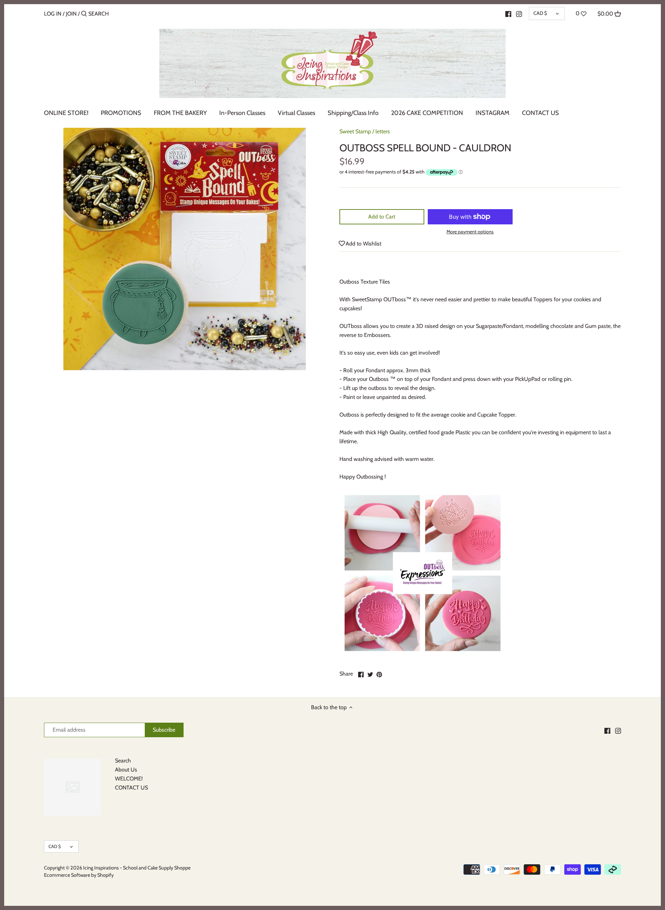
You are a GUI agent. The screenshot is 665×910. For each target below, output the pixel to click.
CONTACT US (131, 787)
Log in (52, 13)
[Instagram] (519, 13)
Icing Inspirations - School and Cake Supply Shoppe (136, 868)
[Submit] (84, 14)
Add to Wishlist (363, 243)
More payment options (470, 231)
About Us (126, 769)
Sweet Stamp (355, 131)
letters (382, 131)
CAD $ (540, 13)
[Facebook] (508, 13)
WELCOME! (129, 778)
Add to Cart (381, 216)
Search (123, 760)
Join (71, 13)
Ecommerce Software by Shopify (79, 875)
